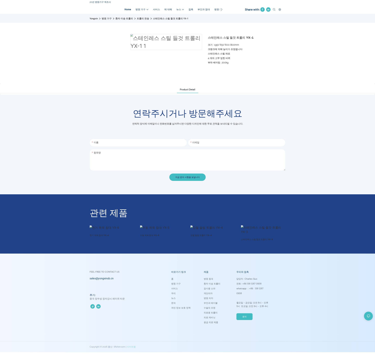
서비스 (174, 288)
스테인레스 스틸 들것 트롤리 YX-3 (257, 239)
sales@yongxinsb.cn (102, 278)
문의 (173, 303)
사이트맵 (131, 346)
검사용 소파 (209, 288)
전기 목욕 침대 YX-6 (99, 235)
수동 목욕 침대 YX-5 (149, 235)
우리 (173, 293)
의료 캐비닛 (209, 317)
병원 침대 (208, 278)
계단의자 (208, 293)
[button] (221, 9)
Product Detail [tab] (187, 89)
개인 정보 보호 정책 (181, 307)
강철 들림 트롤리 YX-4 (201, 235)
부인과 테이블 (211, 303)
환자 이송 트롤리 (124, 18)
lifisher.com (120, 346)
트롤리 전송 (143, 18)
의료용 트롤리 (211, 312)
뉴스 (173, 298)
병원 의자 (208, 298)
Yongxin (94, 18)
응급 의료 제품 (211, 322)
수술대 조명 (209, 307)
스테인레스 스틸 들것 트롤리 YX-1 (170, 18)
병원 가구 (107, 18)
